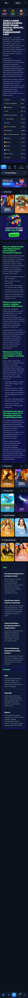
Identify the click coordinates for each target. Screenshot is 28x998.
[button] (21, 192)
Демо (7, 211)
